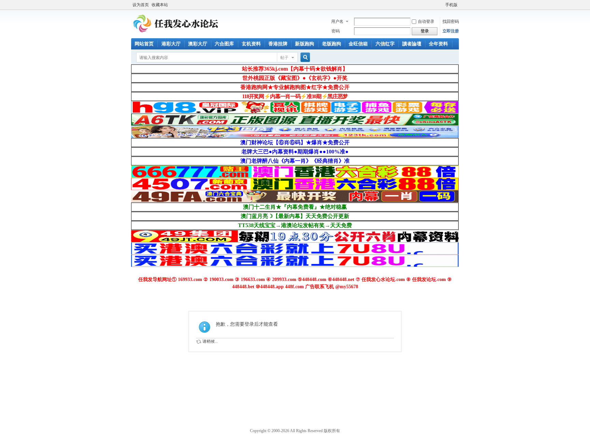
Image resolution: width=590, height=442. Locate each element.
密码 (336, 31)
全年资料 (438, 43)
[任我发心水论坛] (176, 34)
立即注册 (450, 31)
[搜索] (304, 57)
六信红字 (385, 43)
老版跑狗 (331, 43)
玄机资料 (251, 43)
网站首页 (144, 43)
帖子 (284, 57)
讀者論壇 (411, 43)
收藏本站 (160, 4)
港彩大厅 (171, 43)
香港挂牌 (277, 43)
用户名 (337, 21)
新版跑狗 (304, 43)
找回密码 (450, 21)
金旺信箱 (358, 43)
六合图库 (224, 43)
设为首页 (140, 4)
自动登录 (426, 21)
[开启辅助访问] (442, 5)
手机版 (451, 4)
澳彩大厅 (197, 43)
